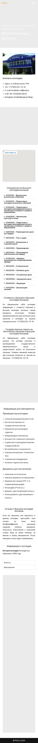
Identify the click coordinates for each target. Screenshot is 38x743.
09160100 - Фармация (15, 283)
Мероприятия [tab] (9, 567)
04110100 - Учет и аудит (16, 238)
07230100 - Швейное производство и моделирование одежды (18, 260)
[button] (19, 196)
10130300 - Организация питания (15, 288)
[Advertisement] (19, 126)
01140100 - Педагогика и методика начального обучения (17, 202)
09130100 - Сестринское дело (19, 275)
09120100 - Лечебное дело (17, 270)
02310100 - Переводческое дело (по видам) (19, 233)
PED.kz (4, 3)
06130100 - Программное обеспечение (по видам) (16, 253)
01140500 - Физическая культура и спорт (15, 217)
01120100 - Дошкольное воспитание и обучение (15, 196)
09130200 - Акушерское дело (18, 279)
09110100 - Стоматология (17, 266)
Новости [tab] (7, 563)
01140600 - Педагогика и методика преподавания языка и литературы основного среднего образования (18, 225)
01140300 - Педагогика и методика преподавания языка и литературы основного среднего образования (18, 209)
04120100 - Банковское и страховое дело (16, 243)
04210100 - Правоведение (17, 248)
